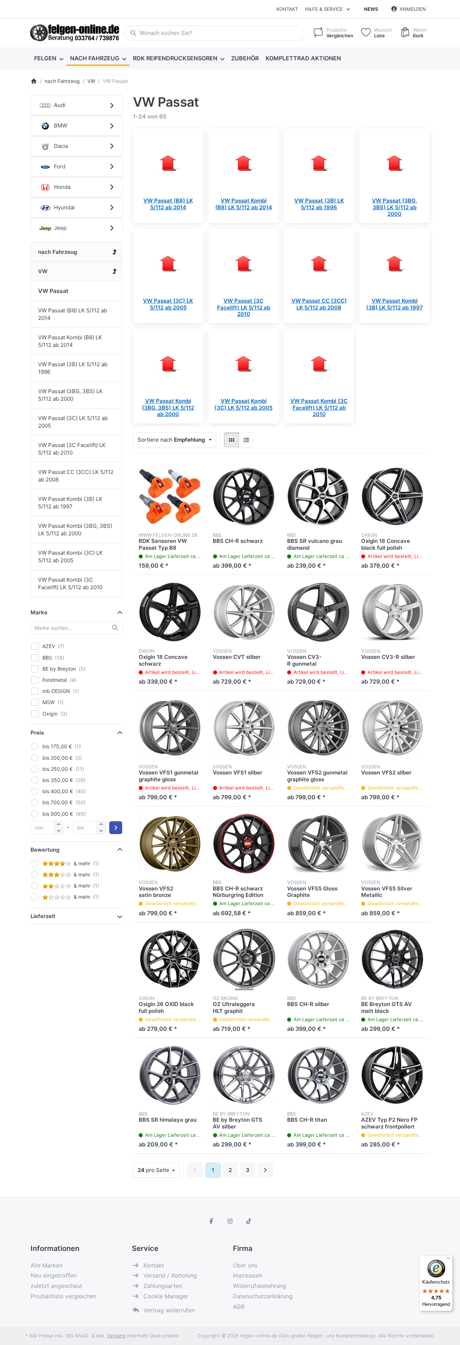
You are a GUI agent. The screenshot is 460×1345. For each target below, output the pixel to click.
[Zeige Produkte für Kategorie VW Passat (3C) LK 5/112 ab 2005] (168, 263)
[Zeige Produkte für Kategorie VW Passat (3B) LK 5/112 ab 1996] (319, 163)
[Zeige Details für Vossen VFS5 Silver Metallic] (392, 843)
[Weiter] (265, 1170)
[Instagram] (230, 1221)
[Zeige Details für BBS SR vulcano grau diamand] (318, 496)
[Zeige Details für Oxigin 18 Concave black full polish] (392, 496)
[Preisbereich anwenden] (115, 827)
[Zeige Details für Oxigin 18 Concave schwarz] (170, 612)
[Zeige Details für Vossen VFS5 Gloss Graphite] (318, 843)
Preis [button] (37, 732)
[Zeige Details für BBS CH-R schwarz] (244, 496)
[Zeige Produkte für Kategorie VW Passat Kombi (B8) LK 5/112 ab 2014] (243, 163)
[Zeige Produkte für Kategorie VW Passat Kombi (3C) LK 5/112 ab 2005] (243, 364)
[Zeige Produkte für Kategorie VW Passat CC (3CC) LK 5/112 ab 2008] (319, 263)
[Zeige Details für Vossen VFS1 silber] (244, 728)
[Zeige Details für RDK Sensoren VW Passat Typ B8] (170, 496)
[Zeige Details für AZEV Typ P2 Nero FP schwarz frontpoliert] (392, 1075)
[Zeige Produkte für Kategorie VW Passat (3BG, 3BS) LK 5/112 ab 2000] (394, 163)
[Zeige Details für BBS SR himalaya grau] (170, 1075)
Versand (116, 1336)
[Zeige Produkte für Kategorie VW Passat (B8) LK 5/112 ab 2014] (168, 163)
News (371, 9)
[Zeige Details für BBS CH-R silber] (318, 959)
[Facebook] (212, 1221)
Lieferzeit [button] (43, 916)
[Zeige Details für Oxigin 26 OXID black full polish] (170, 959)
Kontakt (287, 9)
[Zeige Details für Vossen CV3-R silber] (392, 612)
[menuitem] (48, 58)
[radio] (231, 439)
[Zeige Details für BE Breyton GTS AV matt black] (392, 959)
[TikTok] (249, 1221)
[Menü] (448, 1260)
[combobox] (214, 33)
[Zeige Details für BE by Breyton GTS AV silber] (244, 1075)
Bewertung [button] (45, 849)
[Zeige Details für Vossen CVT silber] (244, 612)
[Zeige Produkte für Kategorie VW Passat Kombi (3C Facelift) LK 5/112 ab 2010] (319, 364)
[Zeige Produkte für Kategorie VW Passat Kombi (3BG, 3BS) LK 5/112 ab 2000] (168, 364)
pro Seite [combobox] (158, 1169)
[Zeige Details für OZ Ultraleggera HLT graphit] (244, 959)
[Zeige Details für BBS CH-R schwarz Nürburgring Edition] (244, 843)
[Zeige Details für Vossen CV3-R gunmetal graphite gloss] (318, 612)
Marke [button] (39, 612)
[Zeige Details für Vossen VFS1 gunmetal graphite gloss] (170, 728)
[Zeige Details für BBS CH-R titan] (318, 1075)
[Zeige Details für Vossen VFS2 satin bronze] (170, 843)
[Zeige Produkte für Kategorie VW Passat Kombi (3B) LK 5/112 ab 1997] (394, 263)
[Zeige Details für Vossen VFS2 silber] (392, 728)
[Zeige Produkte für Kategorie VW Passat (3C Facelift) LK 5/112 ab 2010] (243, 263)
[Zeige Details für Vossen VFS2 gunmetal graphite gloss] (318, 728)
